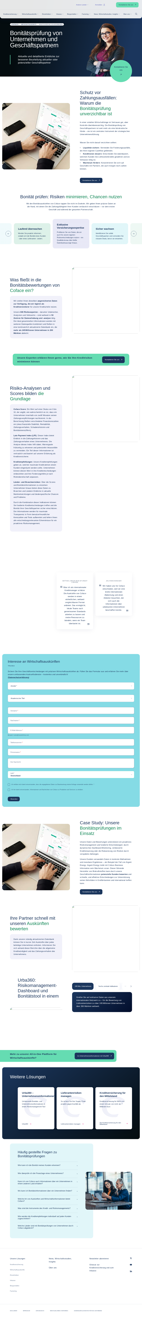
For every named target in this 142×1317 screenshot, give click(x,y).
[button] (10, 14)
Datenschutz (40, 1310)
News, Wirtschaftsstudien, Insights (60, 1260)
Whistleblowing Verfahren (59, 1310)
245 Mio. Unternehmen (83, 986)
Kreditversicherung (16, 1264)
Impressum (26, 1310)
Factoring (13, 1291)
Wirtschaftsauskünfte (17, 1270)
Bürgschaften (14, 1286)
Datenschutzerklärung (18, 677)
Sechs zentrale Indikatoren (108, 986)
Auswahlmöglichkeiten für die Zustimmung (88, 1310)
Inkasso (12, 1280)
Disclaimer (13, 1310)
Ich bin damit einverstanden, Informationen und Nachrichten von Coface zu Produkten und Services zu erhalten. (47, 789)
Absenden (14, 799)
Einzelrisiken (14, 1275)
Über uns (53, 1268)
